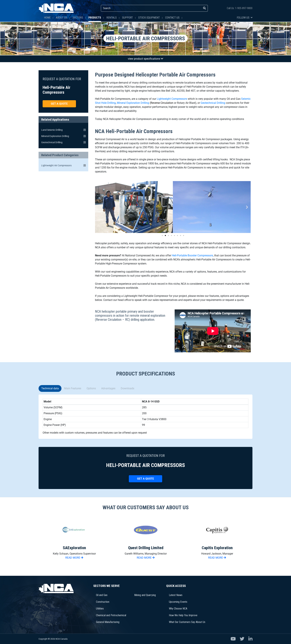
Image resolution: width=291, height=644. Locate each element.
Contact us (172, 17)
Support (127, 17)
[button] (99, 207)
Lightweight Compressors (172, 98)
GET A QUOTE (59, 103)
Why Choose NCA (178, 608)
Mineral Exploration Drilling (133, 102)
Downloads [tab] (127, 388)
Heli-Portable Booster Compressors (192, 255)
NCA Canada (62, 638)
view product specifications (144, 58)
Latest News (175, 595)
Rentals (111, 17)
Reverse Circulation (162, 102)
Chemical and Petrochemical (111, 615)
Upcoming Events (178, 601)
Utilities (100, 608)
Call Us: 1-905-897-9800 (239, 8)
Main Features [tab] (72, 388)
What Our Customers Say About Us (187, 622)
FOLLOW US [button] (243, 17)
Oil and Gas (101, 595)
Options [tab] (91, 388)
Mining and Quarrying (145, 595)
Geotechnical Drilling (213, 102)
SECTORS (78, 17)
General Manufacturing (107, 622)
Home (47, 17)
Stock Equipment (149, 17)
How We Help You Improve (183, 615)
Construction (102, 601)
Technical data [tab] (50, 388)
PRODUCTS (94, 17)
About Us (61, 17)
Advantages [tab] (108, 388)
